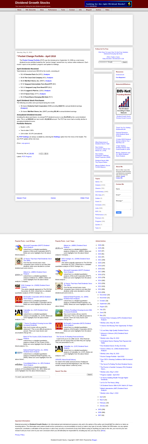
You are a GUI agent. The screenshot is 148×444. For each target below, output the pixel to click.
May (101, 315)
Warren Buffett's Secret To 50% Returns (102, 166)
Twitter (113, 57)
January (103, 406)
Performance (52, 10)
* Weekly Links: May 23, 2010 (109, 338)
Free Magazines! (120, 77)
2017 (100, 271)
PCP (23, 156)
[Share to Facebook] (46, 154)
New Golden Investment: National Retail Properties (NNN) (102, 155)
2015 (100, 277)
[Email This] (40, 154)
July (101, 309)
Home (19, 10)
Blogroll (89, 10)
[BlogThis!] (42, 154)
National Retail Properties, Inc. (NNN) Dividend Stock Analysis (35, 351)
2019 (100, 266)
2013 (100, 283)
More (103, 430)
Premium (98, 218)
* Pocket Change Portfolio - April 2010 (111, 356)
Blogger (94, 440)
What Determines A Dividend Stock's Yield (102, 143)
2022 (100, 257)
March (102, 400)
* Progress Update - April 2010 (109, 375)
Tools (63, 10)
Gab (117, 57)
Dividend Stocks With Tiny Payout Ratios (102, 161)
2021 (100, 260)
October (103, 301)
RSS (108, 57)
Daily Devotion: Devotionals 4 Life (113, 58)
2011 (99, 289)
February (103, 403)
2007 (100, 415)
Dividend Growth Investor (123, 118)
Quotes (97, 224)
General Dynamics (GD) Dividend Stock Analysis (122, 134)
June (101, 312)
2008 (100, 412)
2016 (100, 274)
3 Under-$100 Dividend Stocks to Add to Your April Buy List (123, 140)
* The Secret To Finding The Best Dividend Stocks (115, 364)
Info (80, 10)
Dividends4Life (120, 74)
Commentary (99, 191)
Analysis (98, 185)
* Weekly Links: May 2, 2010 (108, 393)
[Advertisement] (53, 16)
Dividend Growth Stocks (32, 2)
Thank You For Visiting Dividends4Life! (123, 128)
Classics (98, 188)
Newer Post (21, 198)
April (101, 397)
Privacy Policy (20, 435)
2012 (100, 286)
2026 (100, 245)
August (102, 306)
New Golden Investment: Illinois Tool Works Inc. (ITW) (102, 148)
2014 (100, 280)
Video (107, 10)
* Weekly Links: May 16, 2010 (109, 353)
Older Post (84, 198)
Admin (97, 182)
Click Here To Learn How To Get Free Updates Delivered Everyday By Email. (113, 53)
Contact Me (119, 178)
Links (97, 208)
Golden (97, 198)
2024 (100, 251)
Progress (29, 156)
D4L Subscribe (31, 10)
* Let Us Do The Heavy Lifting (109, 382)
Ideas (42, 10)
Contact (72, 10)
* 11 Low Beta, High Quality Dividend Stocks (114, 330)
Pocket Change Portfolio (31, 60)
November (103, 298)
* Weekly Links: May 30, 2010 (109, 323)
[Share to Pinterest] (47, 154)
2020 (100, 263)
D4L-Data (98, 195)
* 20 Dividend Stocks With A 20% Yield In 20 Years (115, 385)
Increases (98, 205)
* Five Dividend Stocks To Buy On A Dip (112, 346)
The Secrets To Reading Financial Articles (70, 336)
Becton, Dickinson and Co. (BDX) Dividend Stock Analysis (123, 154)
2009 (100, 409)
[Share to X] (44, 154)
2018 (100, 269)
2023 (100, 254)
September (103, 303)
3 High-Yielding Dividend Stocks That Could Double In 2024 (123, 147)
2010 (100, 292)
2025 (100, 248)
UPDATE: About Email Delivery (65, 359)
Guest (97, 201)
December (103, 295)
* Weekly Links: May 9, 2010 (108, 372)
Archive (98, 10)
